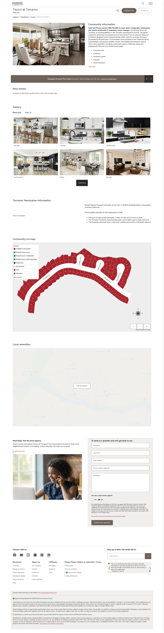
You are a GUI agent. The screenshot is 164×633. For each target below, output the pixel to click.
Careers (34, 569)
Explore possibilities (108, 79)
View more (91, 66)
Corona (33, 17)
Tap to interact (82, 386)
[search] (143, 4)
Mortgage (52, 566)
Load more (82, 183)
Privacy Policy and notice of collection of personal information (108, 516)
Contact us (145, 10)
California (16, 17)
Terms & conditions (71, 569)
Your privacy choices (74, 572)
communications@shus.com (48, 593)
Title (50, 572)
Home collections (18, 572)
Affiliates (53, 562)
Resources (17, 562)
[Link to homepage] (17, 4)
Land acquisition (37, 579)
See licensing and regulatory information (52, 623)
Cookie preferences (71, 576)
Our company (36, 566)
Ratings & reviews (19, 569)
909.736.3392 (20, 451)
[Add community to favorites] (81, 26)
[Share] (117, 10)
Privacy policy (69, 566)
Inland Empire (24, 17)
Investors (35, 576)
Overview (16, 566)
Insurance (52, 569)
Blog (14, 583)
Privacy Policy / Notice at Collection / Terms (83, 562)
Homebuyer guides (19, 576)
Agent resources (18, 579)
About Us (36, 562)
